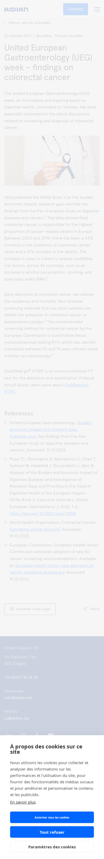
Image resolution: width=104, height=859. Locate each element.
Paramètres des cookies (52, 846)
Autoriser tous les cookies (52, 817)
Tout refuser (52, 832)
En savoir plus (23, 802)
